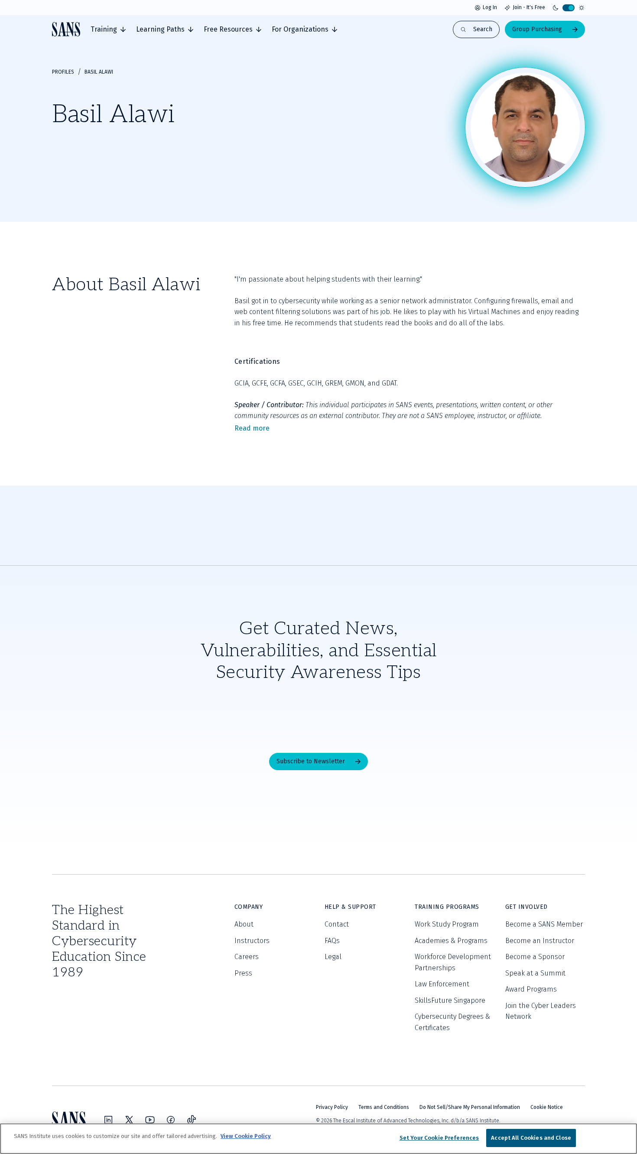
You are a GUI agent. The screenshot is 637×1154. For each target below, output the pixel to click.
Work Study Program (447, 924)
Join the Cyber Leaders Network (540, 1011)
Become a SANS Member (544, 924)
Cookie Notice (546, 1107)
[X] (129, 1120)
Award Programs (531, 989)
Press (243, 973)
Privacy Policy (332, 1107)
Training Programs (447, 907)
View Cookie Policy (246, 1136)
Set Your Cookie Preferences (439, 1138)
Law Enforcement (442, 984)
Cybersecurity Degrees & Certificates (452, 1022)
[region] (318, 1138)
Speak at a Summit (535, 973)
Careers (246, 957)
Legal (333, 957)
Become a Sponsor (535, 957)
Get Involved (526, 907)
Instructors (252, 941)
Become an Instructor (539, 941)
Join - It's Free (529, 7)
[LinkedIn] (108, 1120)
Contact (337, 924)
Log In (490, 7)
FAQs (332, 941)
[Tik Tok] (191, 1120)
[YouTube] (150, 1120)
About (244, 924)
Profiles (63, 72)
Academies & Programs (451, 941)
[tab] (108, 29)
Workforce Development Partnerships (453, 962)
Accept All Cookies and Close (531, 1138)
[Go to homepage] (66, 29)
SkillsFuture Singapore (450, 1000)
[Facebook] (171, 1120)
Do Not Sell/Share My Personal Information (469, 1107)
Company (248, 907)
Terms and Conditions (383, 1107)
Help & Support (350, 907)
